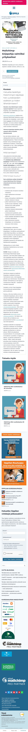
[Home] (2, 16)
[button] (24, 23)
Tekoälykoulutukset (6, 703)
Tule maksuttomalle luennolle (9, 705)
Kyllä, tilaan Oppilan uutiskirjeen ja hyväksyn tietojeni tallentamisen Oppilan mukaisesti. (13, 547)
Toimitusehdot (5, 709)
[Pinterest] (19, 692)
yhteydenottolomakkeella (9, 307)
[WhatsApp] (22, 692)
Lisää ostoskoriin (12, 71)
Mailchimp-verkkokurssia (15, 266)
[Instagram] (11, 692)
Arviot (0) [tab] (5, 85)
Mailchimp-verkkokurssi (9, 115)
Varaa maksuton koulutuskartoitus (10, 698)
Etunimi (5, 530)
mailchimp (13, 78)
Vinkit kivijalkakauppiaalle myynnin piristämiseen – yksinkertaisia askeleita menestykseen (12, 593)
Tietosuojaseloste (4, 726)
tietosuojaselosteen (8, 548)
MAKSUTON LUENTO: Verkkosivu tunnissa (12, 2)
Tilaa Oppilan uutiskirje (8, 700)
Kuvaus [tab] (5, 82)
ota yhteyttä (19, 319)
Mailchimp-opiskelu (9, 48)
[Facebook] (6, 692)
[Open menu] (14, 8)
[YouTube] (14, 692)
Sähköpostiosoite (7, 537)
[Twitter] (9, 692)
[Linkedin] (16, 692)
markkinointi (17, 78)
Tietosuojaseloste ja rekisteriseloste (11, 707)
